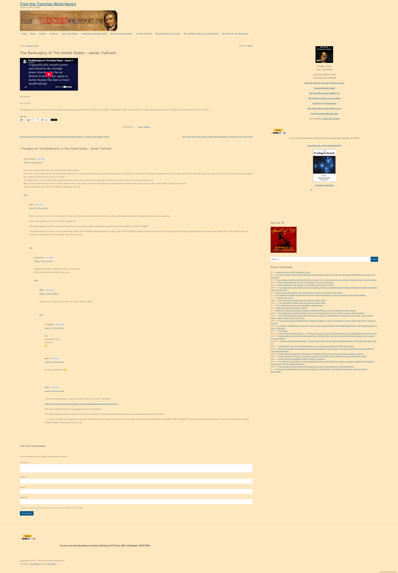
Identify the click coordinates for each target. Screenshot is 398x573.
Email (22, 487)
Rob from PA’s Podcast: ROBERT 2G (324, 93)
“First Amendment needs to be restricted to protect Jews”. (302, 300)
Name (22, 477)
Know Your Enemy (69, 33)
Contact (43, 33)
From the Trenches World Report (48, 4)
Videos (250, 46)
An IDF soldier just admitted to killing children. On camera (301, 359)
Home (24, 33)
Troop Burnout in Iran (284, 298)
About (33, 33)
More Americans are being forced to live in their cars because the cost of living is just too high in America (321, 313)
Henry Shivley (144, 127)
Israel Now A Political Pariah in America (291, 308)
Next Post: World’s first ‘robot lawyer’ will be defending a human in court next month (217, 137)
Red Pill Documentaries (121, 33)
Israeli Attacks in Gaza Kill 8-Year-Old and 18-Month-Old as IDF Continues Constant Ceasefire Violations (320, 354)
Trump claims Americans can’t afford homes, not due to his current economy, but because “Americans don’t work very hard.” (326, 280)
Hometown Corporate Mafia (94, 33)
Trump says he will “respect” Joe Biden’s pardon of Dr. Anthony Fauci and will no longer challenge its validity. (322, 356)
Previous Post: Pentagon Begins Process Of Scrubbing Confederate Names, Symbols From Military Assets (64, 137)
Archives (54, 33)
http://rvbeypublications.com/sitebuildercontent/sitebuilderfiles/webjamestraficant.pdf (81, 404)
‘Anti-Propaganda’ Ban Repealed (324, 114)
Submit (374, 259)
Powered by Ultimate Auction (388, 572)
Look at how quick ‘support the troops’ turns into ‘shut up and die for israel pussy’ (309, 293)
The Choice (283, 331)
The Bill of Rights (144, 33)
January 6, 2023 (32, 46)
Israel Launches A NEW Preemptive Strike (293, 272)
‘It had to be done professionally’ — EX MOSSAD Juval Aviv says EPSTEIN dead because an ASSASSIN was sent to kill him (327, 333)
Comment (25, 462)
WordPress (35, 564)
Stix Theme (51, 564)
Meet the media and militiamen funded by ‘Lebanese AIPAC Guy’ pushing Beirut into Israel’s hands (316, 310)
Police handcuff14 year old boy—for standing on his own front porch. (306, 282)
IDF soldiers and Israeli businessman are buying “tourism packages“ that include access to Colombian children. (321, 295)
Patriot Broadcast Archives (167, 33)
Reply (25, 195)
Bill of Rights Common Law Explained (201, 33)
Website (24, 497)
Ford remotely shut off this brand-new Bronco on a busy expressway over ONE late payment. (316, 346)
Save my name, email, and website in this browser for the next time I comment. (53, 508)
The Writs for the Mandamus (235, 33)
